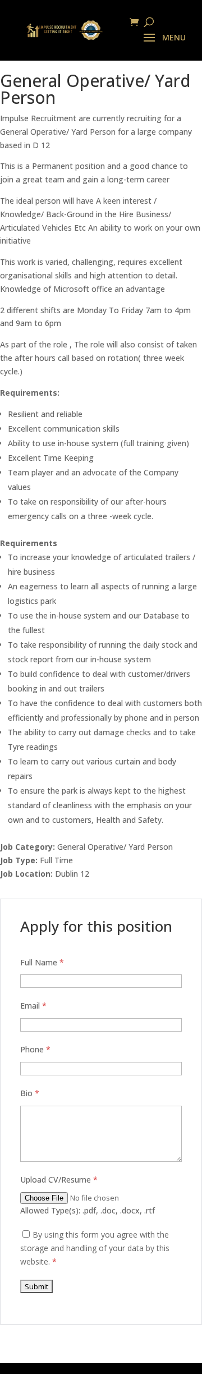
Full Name (42, 962)
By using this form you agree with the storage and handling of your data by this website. (94, 1248)
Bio (29, 1093)
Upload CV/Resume (59, 1179)
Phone (35, 1049)
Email (33, 1005)
